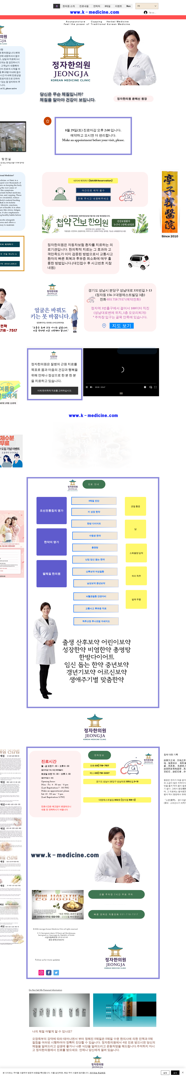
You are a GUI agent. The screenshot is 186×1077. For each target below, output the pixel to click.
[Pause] (87, 387)
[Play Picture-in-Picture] (17, 147)
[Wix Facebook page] (48, 972)
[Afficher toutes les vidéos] (121, 393)
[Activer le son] (91, 387)
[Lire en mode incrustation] (151, 387)
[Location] (104, 325)
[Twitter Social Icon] (56, 972)
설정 (165, 1072)
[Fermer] (182, 1072)
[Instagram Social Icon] (41, 972)
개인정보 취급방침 (97, 1072)
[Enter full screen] (21, 147)
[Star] (47, 121)
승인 (175, 1072)
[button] (152, 1024)
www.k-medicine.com (94, 12)
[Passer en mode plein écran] (155, 387)
